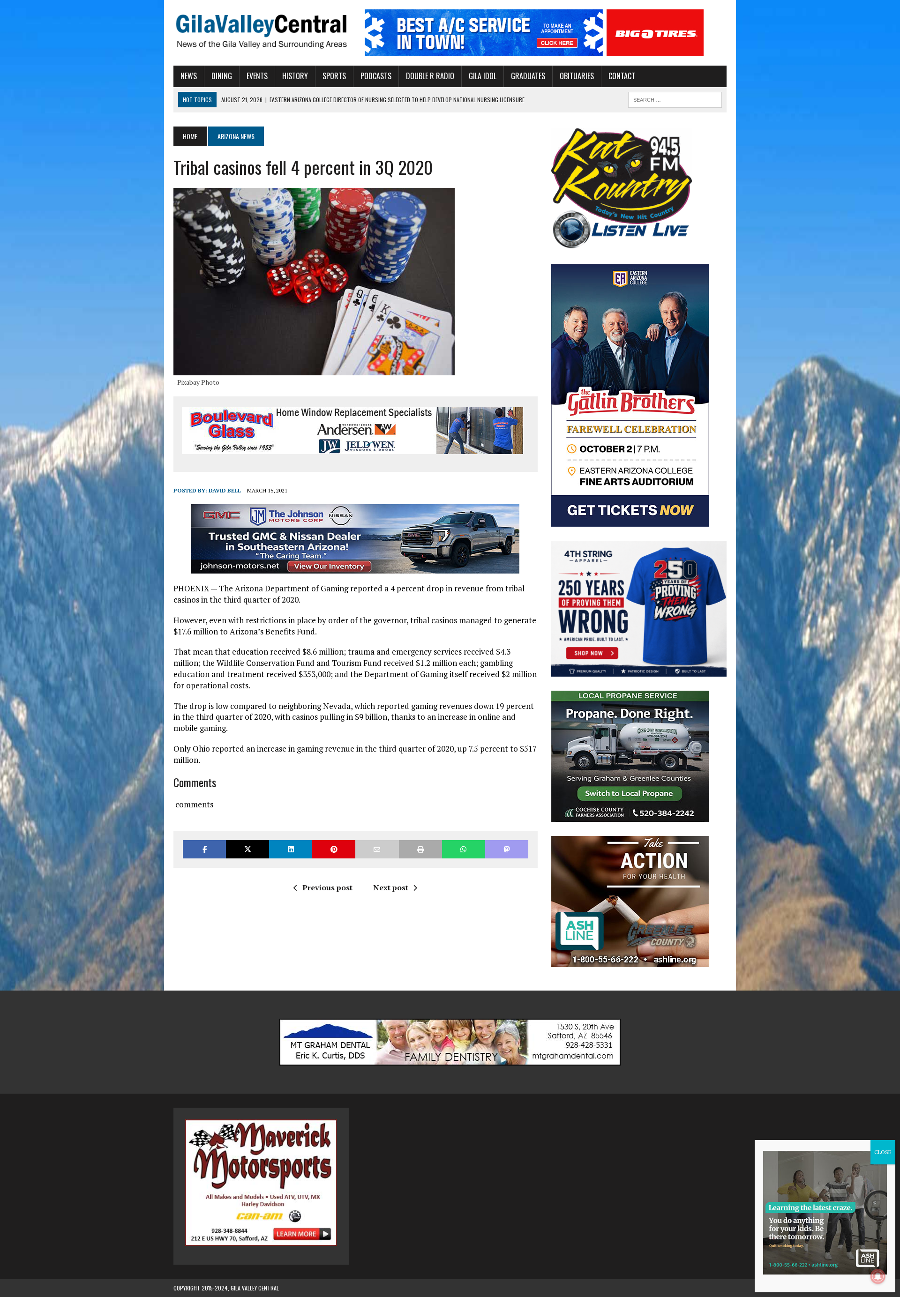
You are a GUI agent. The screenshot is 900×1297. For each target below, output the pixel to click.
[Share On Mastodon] (506, 849)
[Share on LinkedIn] (290, 849)
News (188, 76)
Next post (390, 887)
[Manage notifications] (877, 1276)
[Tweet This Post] (247, 849)
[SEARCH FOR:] (675, 98)
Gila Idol (482, 76)
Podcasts (375, 76)
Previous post (327, 887)
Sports (334, 76)
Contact (621, 76)
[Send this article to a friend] (376, 849)
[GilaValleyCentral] (261, 31)
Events (257, 76)
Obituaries (577, 76)
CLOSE (883, 1151)
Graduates (528, 76)
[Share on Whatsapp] (463, 849)
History (295, 76)
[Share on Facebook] (204, 849)
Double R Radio (430, 76)
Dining (221, 76)
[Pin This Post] (333, 849)
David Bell (225, 490)
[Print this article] (420, 849)
